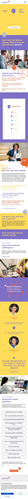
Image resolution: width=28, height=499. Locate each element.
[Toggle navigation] (25, 2)
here (7, 463)
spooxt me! (14, 371)
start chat (14, 470)
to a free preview (14, 27)
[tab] (14, 412)
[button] (6, 256)
